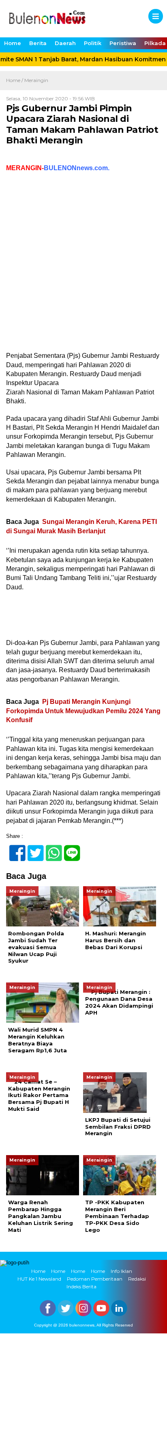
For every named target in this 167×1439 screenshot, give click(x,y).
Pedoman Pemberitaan (94, 1279)
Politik (92, 43)
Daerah (65, 43)
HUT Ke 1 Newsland (39, 1279)
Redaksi (137, 1279)
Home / (15, 80)
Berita (38, 43)
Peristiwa (122, 43)
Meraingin (36, 80)
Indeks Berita (81, 1286)
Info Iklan (121, 1271)
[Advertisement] (83, 264)
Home (12, 43)
